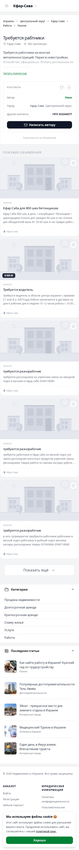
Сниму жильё (14, 622)
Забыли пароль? (13, 805)
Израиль (8, 21)
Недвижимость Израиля (27, 773)
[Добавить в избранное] (62, 87)
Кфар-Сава (58, 21)
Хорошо (39, 840)
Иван (68, 97)
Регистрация (11, 799)
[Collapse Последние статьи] (72, 651)
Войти (7, 793)
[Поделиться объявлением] (69, 87)
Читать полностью (15, 73)
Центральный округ (32, 21)
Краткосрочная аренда (21, 615)
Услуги (9, 630)
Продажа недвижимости (22, 600)
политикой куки (46, 831)
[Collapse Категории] (72, 589)
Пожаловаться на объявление (39, 137)
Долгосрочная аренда (20, 607)
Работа (7, 25)
